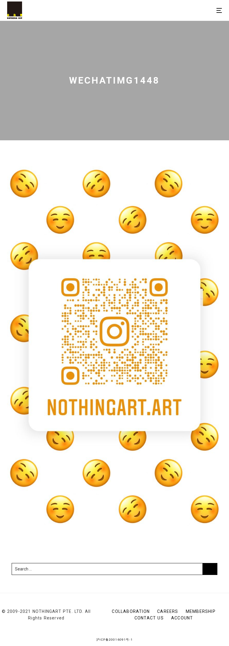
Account (182, 618)
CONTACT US (149, 618)
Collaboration (131, 611)
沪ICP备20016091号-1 (114, 639)
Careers (167, 611)
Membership (201, 611)
